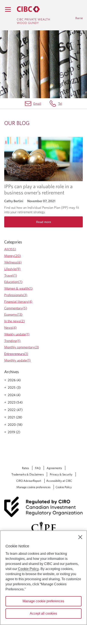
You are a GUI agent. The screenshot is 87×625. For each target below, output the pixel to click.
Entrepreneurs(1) (16, 354)
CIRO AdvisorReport (28, 480)
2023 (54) (15, 402)
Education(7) (13, 282)
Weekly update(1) (16, 334)
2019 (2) (14, 432)
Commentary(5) (15, 308)
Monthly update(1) (17, 360)
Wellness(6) (13, 262)
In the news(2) (14, 321)
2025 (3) (14, 387)
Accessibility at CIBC (59, 480)
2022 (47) (15, 410)
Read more (43, 222)
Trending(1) (12, 341)
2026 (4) (14, 380)
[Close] (80, 537)
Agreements (54, 468)
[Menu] (7, 9)
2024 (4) (14, 395)
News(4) (10, 327)
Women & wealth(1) (18, 288)
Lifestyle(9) (12, 269)
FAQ (38, 468)
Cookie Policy (64, 487)
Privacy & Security (61, 474)
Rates (25, 468)
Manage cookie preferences (33, 487)
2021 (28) (15, 417)
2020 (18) (15, 424)
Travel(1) (10, 275)
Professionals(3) (15, 295)
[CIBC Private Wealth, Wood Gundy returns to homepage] (33, 15)
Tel (60, 103)
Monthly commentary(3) (21, 347)
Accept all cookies (43, 613)
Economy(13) (13, 314)
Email (37, 103)
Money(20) (12, 256)
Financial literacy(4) (18, 301)
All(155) (10, 249)
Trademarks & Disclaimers (27, 474)
